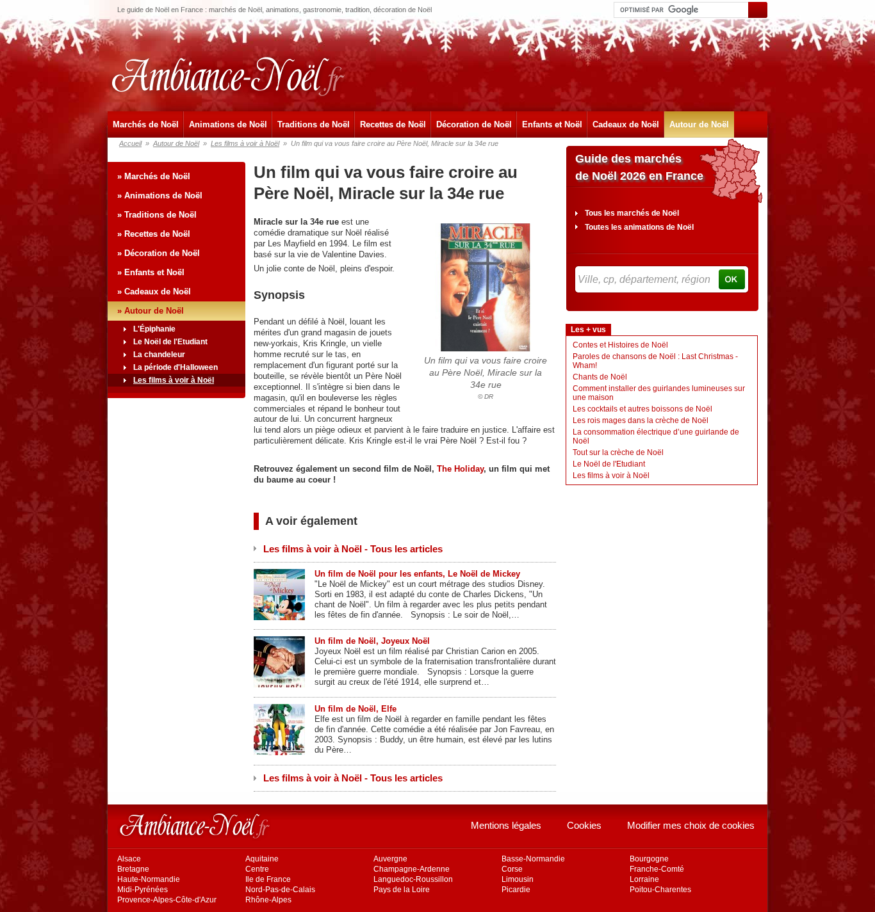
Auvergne (390, 858)
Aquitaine (262, 858)
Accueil (130, 143)
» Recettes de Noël (153, 234)
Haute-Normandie (148, 879)
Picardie (516, 889)
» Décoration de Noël (158, 253)
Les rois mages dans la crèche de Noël (640, 420)
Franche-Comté (657, 869)
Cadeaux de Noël (626, 124)
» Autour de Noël (150, 311)
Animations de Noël (228, 124)
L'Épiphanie (154, 328)
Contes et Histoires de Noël (620, 344)
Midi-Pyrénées (142, 889)
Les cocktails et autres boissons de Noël (642, 408)
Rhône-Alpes (268, 899)
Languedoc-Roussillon (413, 879)
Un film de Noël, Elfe (356, 709)
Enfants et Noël (552, 124)
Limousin (518, 879)
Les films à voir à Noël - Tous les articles (353, 548)
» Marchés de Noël (153, 176)
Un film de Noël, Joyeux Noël (372, 641)
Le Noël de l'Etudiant (170, 341)
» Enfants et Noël (150, 272)
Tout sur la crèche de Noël (618, 452)
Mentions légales (506, 825)
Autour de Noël (699, 124)
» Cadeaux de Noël (154, 291)
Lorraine (644, 879)
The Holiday (460, 469)
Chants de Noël (600, 376)
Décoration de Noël (474, 124)
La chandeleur (159, 354)
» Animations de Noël (159, 195)
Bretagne (133, 869)
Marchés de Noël (146, 124)
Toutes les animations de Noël (639, 227)
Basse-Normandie (533, 858)
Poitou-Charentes (660, 889)
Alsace (129, 858)
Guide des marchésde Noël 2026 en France (639, 167)
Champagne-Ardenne (411, 869)
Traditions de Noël (313, 124)
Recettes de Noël (393, 124)
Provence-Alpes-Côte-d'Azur (167, 899)
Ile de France (268, 879)
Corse (512, 869)
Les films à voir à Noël (245, 143)
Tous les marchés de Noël (632, 213)
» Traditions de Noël (157, 215)
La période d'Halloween (175, 367)
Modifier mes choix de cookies (691, 825)
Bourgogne (649, 858)
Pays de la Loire (401, 889)
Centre (257, 869)
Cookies (584, 825)
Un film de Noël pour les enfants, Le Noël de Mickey (417, 574)
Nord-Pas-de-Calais (280, 889)
